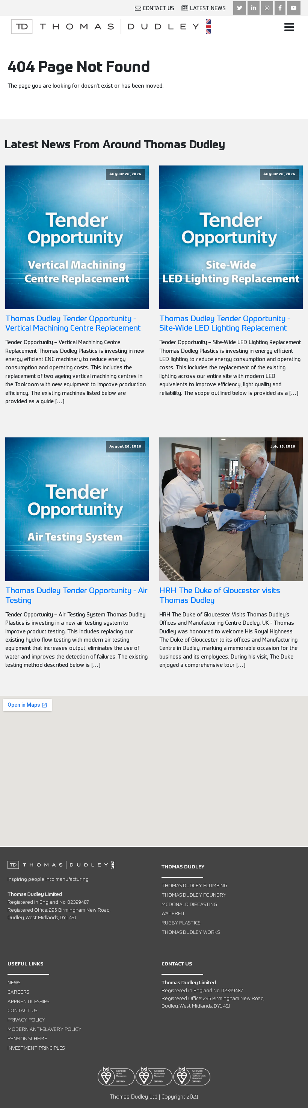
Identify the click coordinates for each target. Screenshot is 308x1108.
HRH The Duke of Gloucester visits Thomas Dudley (219, 595)
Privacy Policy (26, 1020)
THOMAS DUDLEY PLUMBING (194, 885)
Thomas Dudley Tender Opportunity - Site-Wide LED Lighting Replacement (224, 323)
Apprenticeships (28, 1001)
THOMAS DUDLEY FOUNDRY (194, 895)
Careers (18, 992)
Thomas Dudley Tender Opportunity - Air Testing (76, 595)
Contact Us (22, 1010)
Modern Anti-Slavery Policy (45, 1029)
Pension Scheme (27, 1039)
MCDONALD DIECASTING (189, 904)
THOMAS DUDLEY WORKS (191, 932)
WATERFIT (173, 913)
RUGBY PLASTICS (181, 923)
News (14, 983)
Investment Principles (36, 1048)
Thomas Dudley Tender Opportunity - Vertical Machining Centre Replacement (73, 323)
